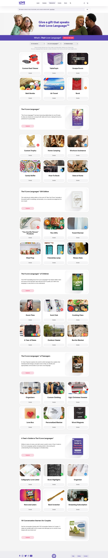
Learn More (52, 9)
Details (30, 73)
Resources (52, 3)
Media (79, 556)
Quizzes (44, 3)
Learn (38, 3)
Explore (28, 126)
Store (65, 3)
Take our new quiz (68, 38)
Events (59, 3)
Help (73, 556)
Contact (86, 556)
